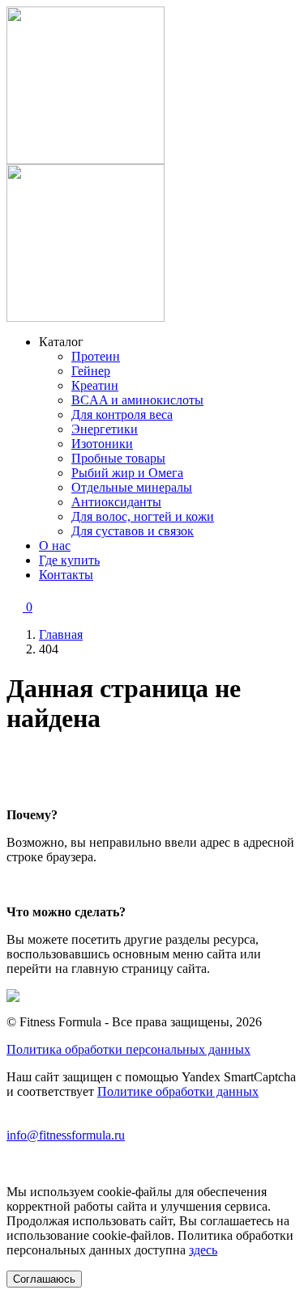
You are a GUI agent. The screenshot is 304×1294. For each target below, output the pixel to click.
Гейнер (90, 371)
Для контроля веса (122, 414)
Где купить (69, 560)
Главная (61, 634)
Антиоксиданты (116, 502)
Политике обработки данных (178, 1091)
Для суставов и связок (132, 531)
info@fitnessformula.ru (65, 1135)
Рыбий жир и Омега (127, 473)
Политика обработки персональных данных (128, 1049)
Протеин (95, 356)
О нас (55, 545)
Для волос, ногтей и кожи (142, 516)
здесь (203, 1250)
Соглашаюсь (44, 1279)
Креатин (94, 385)
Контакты (66, 574)
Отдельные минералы (131, 487)
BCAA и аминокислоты (137, 400)
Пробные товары (118, 458)
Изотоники (102, 443)
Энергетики (104, 429)
